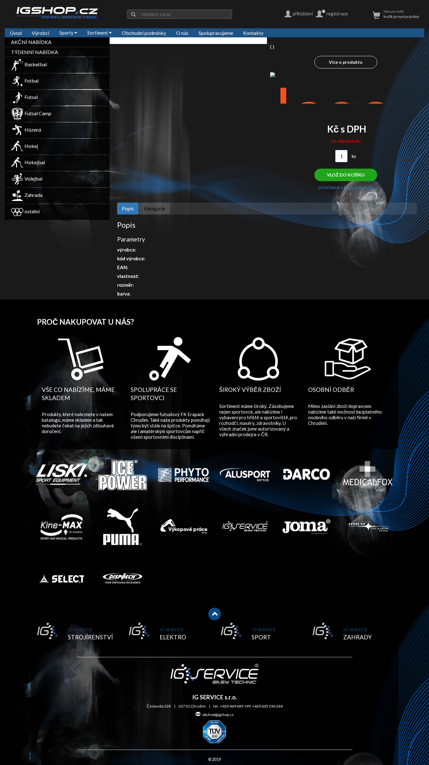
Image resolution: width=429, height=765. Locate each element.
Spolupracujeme (215, 33)
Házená (32, 130)
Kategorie (154, 208)
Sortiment (98, 32)
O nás (182, 33)
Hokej (31, 146)
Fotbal (31, 81)
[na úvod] (57, 12)
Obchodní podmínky (144, 33)
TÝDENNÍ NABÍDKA (34, 52)
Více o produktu (345, 62)
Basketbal (35, 64)
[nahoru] (214, 614)
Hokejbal (34, 162)
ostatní (32, 211)
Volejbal (33, 179)
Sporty (66, 32)
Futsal (31, 97)
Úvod (16, 33)
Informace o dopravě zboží (345, 187)
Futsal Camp (38, 113)
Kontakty (253, 33)
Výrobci (40, 33)
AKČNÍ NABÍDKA (31, 42)
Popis (128, 208)
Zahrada (33, 195)
